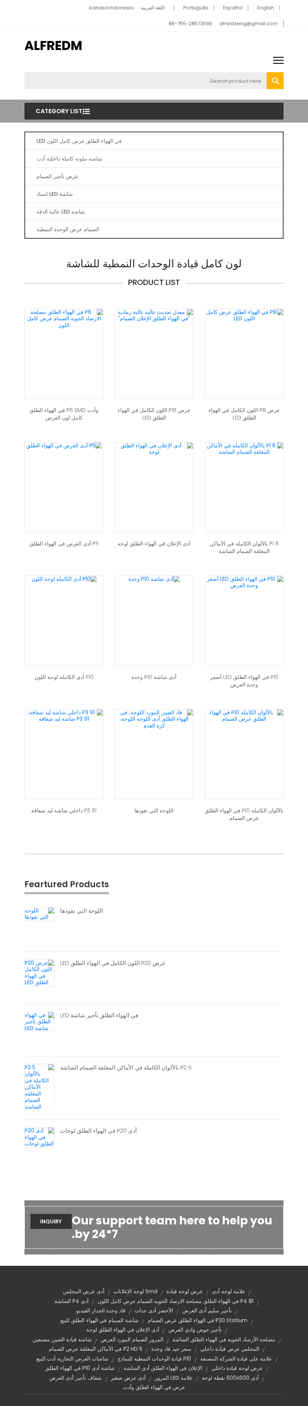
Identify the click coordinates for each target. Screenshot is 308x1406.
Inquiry (51, 1221)
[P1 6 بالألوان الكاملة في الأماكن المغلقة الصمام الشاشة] (244, 448)
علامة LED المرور (174, 1378)
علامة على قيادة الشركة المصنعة (236, 1358)
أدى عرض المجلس (83, 1291)
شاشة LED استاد (54, 194)
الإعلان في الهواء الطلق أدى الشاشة (163, 1368)
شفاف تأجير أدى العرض (75, 1378)
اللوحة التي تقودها (154, 810)
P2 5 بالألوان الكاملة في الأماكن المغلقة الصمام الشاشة (126, 1067)
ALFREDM (53, 45)
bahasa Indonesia (111, 7)
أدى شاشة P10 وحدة (154, 677)
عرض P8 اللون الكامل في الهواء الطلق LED (244, 413)
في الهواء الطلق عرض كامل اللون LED (79, 141)
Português (195, 7)
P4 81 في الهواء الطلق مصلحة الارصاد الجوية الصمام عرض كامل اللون (176, 1301)
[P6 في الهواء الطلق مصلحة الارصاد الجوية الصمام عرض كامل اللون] (64, 318)
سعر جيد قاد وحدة (171, 1349)
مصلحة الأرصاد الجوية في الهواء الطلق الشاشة (223, 1339)
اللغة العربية (153, 7)
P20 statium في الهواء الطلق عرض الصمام (198, 1320)
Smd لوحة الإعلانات (135, 1291)
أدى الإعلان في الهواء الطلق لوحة (154, 543)
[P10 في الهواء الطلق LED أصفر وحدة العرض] (244, 582)
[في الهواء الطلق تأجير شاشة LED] (39, 1021)
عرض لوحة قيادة (184, 1291)
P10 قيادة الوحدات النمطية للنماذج (154, 1358)
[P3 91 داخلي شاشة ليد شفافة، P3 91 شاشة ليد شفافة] (64, 715)
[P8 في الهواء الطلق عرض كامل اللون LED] (244, 315)
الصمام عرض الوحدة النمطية (67, 229)
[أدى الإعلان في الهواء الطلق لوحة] (154, 448)
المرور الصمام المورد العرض (132, 1339)
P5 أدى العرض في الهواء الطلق (64, 543)
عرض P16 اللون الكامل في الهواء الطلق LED (154, 413)
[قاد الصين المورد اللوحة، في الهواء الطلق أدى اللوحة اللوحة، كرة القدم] (154, 719)
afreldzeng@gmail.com (248, 23)
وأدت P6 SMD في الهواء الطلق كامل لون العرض (63, 413)
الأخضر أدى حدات (153, 1310)
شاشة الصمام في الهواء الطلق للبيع (99, 1320)
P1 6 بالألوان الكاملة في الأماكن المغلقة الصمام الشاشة (244, 547)
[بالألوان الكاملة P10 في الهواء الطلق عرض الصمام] (244, 715)
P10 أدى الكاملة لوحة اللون (64, 677)
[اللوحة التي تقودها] (39, 913)
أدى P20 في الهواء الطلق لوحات (98, 1131)
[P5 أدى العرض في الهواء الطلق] (63, 445)
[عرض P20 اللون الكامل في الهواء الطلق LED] (39, 972)
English (265, 7)
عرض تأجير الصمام (57, 176)
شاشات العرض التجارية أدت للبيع (72, 1358)
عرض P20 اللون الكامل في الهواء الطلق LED (113, 963)
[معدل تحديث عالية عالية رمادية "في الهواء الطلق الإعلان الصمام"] (154, 315)
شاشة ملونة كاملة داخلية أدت (69, 158)
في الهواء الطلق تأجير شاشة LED (99, 1015)
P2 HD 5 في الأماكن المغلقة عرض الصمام (95, 1349)
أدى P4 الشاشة (71, 1301)
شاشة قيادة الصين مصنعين (62, 1339)
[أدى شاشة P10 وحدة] (154, 579)
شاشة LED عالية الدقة (60, 211)
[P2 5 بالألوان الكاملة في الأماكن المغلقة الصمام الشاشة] (39, 1087)
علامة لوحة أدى (228, 1291)
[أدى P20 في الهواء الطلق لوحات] (39, 1137)
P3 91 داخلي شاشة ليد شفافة (64, 810)
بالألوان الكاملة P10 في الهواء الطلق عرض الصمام (244, 814)
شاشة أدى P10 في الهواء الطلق (80, 1368)
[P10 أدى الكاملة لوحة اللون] (64, 579)
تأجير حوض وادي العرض (195, 1329)
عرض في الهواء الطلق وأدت (154, 1387)
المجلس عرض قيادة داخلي (229, 1349)
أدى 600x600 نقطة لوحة (230, 1378)
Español (233, 7)
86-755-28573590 (190, 23)
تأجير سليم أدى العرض (207, 1310)
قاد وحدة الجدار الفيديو (100, 1310)
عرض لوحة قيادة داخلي (237, 1368)
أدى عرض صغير (128, 1378)
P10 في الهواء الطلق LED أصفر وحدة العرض (244, 680)
